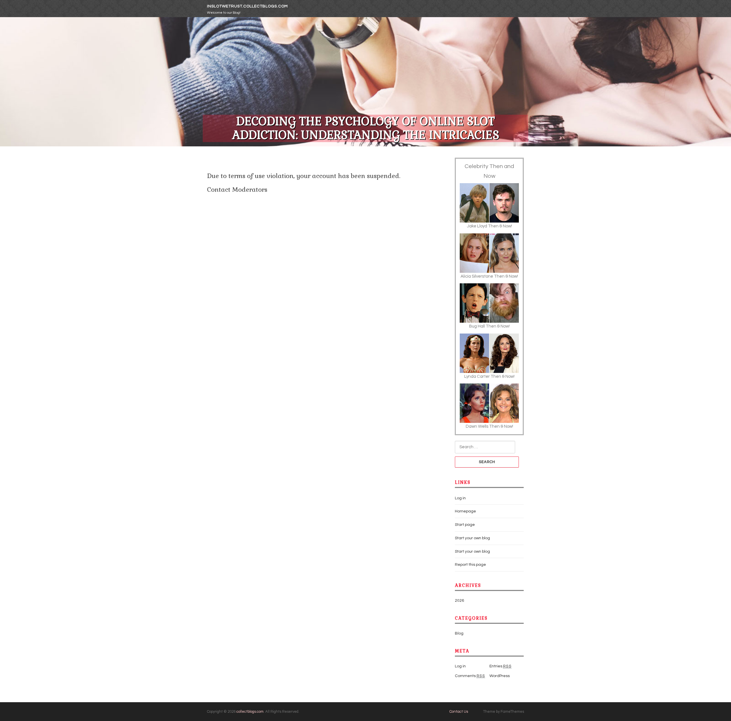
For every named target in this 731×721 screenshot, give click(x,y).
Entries (500, 666)
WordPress (499, 676)
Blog (459, 633)
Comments (470, 676)
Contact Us (458, 712)
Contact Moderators (237, 189)
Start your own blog (472, 538)
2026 (459, 601)
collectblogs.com (250, 712)
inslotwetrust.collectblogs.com (247, 6)
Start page (465, 525)
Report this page (470, 565)
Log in (460, 498)
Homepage (465, 511)
